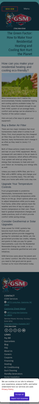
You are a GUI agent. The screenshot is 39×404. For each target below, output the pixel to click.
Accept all (19, 394)
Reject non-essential (19, 398)
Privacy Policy (7, 389)
